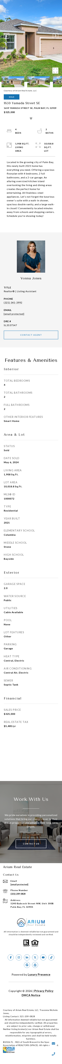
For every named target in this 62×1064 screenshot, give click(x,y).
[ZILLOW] (35, 965)
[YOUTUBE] (43, 957)
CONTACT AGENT (31, 335)
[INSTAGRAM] (19, 957)
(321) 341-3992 (13, 302)
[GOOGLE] (27, 965)
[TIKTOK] (51, 957)
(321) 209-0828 (18, 893)
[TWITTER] (35, 957)
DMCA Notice (31, 995)
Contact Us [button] (31, 843)
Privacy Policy (44, 991)
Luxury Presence (39, 974)
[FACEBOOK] (11, 957)
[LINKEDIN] (27, 957)
